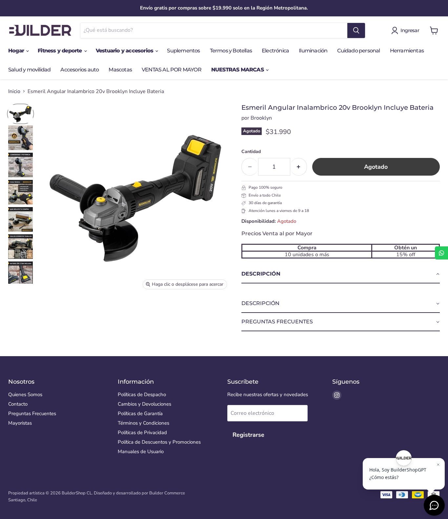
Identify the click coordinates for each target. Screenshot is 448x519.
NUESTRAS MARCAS (238, 70)
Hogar (16, 51)
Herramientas (407, 51)
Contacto (18, 404)
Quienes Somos (25, 394)
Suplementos (183, 51)
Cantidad (251, 151)
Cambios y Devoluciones (144, 404)
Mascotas (120, 70)
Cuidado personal (358, 51)
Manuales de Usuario (141, 451)
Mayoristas (20, 423)
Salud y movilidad (29, 70)
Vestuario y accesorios (125, 51)
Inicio (14, 91)
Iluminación (313, 51)
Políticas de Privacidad (142, 432)
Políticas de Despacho (142, 394)
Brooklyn (261, 118)
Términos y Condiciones (143, 423)
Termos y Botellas (231, 51)
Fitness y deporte (60, 51)
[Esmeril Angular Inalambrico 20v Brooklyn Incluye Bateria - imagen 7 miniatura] (20, 274)
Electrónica (275, 51)
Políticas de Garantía (140, 413)
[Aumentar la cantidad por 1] (298, 167)
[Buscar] (356, 30)
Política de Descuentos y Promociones (159, 442)
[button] (340, 274)
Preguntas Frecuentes (32, 413)
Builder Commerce (167, 493)
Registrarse (248, 435)
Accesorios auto (79, 70)
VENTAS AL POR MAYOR (171, 70)
